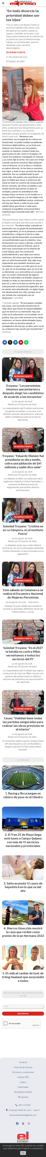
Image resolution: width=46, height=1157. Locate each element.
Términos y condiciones (23, 1072)
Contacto (23, 1062)
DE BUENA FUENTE (15, 52)
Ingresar (24, 1097)
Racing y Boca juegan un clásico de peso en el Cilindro (23, 795)
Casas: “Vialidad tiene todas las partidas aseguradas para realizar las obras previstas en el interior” (23, 723)
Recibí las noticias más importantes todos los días (23, 994)
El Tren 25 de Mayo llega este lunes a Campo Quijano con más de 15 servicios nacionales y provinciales (23, 840)
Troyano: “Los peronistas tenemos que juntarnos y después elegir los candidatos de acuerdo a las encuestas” (23, 391)
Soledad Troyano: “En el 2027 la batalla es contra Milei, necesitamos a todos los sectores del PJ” (23, 653)
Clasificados (23, 1087)
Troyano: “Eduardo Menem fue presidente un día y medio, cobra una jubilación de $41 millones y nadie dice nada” (23, 461)
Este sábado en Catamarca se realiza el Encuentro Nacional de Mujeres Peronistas (23, 593)
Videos (23, 1082)
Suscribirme (23, 1014)
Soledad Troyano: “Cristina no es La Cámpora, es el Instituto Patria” (23, 529)
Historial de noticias (23, 1067)
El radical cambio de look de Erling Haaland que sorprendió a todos (23, 977)
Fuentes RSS (23, 1077)
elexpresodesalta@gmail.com (23, 1115)
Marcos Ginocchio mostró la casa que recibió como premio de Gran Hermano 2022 (23, 931)
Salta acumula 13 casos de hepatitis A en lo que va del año (24, 887)
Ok (23, 1153)
